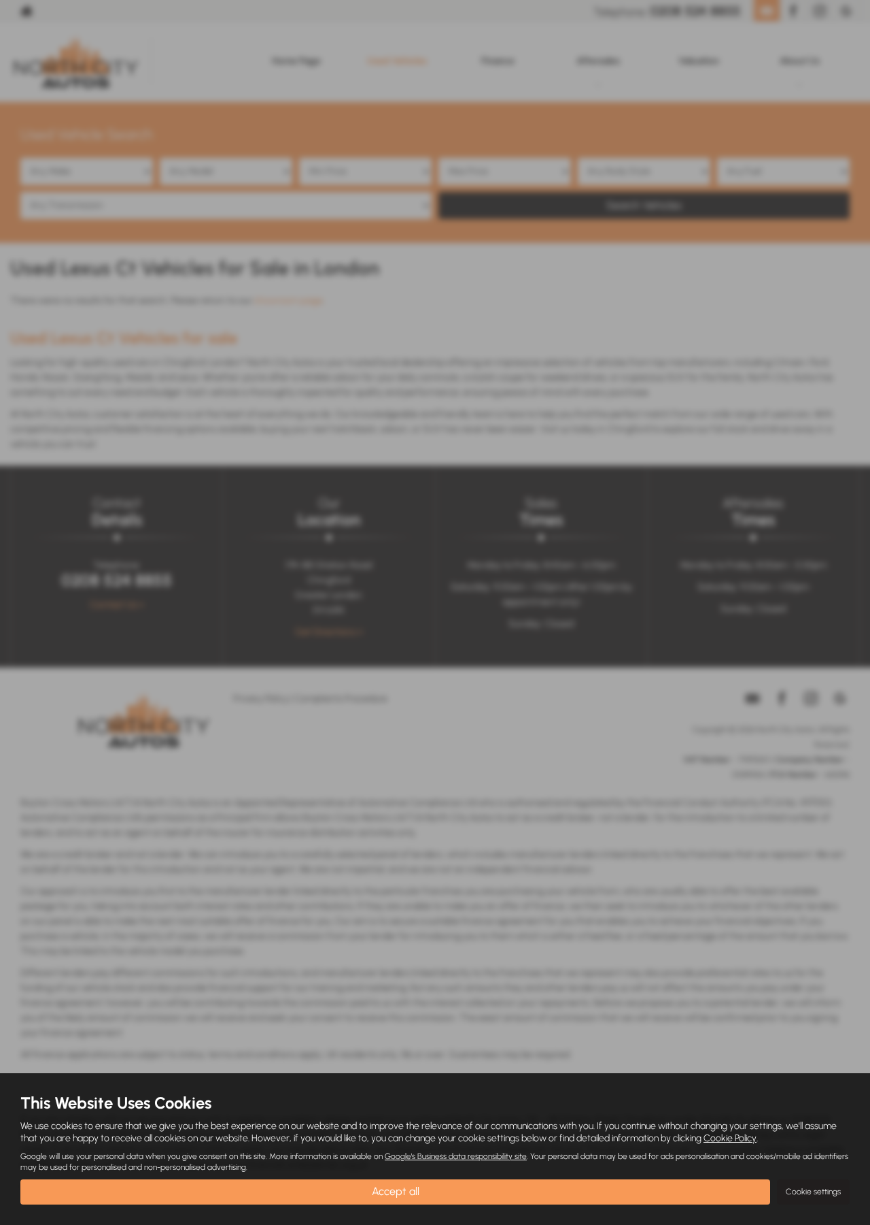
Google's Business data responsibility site (456, 1156)
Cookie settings (813, 1191)
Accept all (395, 1191)
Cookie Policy (729, 1138)
